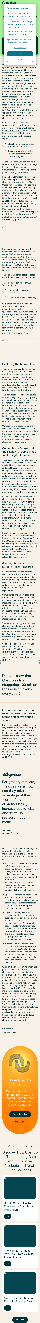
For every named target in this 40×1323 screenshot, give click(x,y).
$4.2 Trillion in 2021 (13, 131)
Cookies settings (20, 48)
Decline (20, 60)
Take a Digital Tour (20, 1114)
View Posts (20, 1320)
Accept (20, 54)
